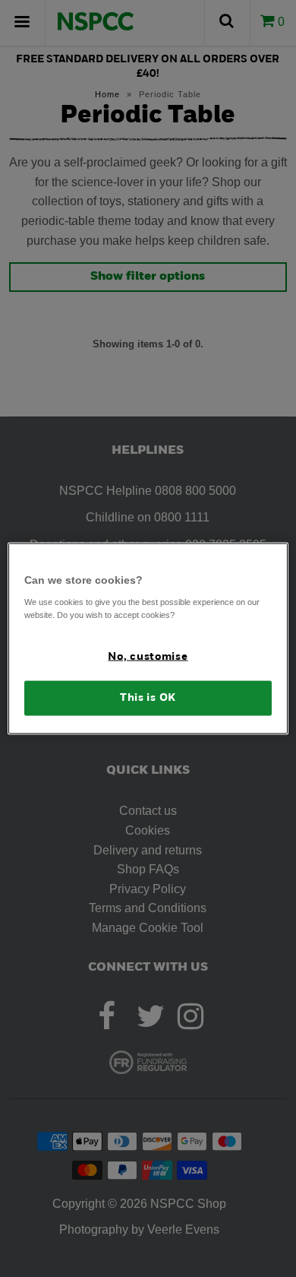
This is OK (148, 698)
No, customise (147, 656)
